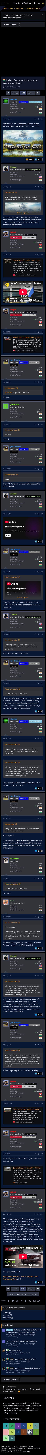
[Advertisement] (23, 52)
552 (40, 908)
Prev (16, 93)
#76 (41, 976)
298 (40, 866)
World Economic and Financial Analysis (21, 1341)
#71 (41, 683)
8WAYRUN (26, 1452)
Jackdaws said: (10, 388)
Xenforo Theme (11, 1450)
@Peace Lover (18, 1276)
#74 (41, 878)
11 (36, 174)
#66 (41, 424)
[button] (2, 3)
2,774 (40, 107)
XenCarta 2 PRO (6, 1452)
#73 (41, 818)
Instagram (6, 1317)
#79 (41, 1154)
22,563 (39, 242)
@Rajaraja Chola (31, 1276)
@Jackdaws (7, 1276)
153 (34, 242)
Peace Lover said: (11, 577)
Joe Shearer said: (11, 430)
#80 (41, 1214)
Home (14, 1391)
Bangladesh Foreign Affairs (23, 1359)
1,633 (40, 412)
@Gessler (8, 392)
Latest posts (7, 1325)
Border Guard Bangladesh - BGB (25, 1368)
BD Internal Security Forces (15, 1373)
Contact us (9, 1389)
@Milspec (7, 1279)
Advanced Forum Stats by (20, 1448)
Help (6, 1391)
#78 (41, 1104)
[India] (4, 80)
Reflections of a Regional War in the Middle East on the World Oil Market (24, 1331)
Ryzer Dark (12, 1387)
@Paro (14, 1279)
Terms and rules (22, 1389)
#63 (41, 255)
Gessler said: (10, 192)
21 (36, 370)
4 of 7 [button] (23, 93)
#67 (41, 469)
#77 (41, 1045)
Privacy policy (37, 1389)
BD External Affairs (13, 1364)
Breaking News (15, 1350)
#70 (41, 634)
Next (30, 93)
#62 (41, 187)
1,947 (40, 370)
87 (36, 107)
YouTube (6, 1315)
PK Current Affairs (12, 1355)
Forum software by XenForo (18, 1446)
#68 (41, 514)
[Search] (39, 3)
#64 (41, 332)
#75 (41, 917)
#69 (41, 572)
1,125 (40, 174)
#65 (41, 382)
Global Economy (12, 1337)
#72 (41, 739)
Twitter (5, 1313)
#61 (41, 119)
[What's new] (34, 3)
